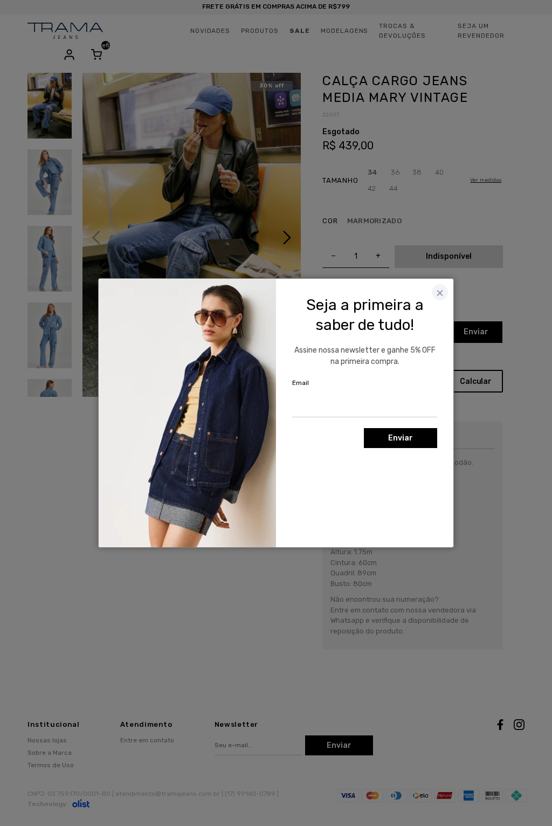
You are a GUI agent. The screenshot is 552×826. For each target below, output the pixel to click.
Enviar (400, 438)
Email (300, 383)
